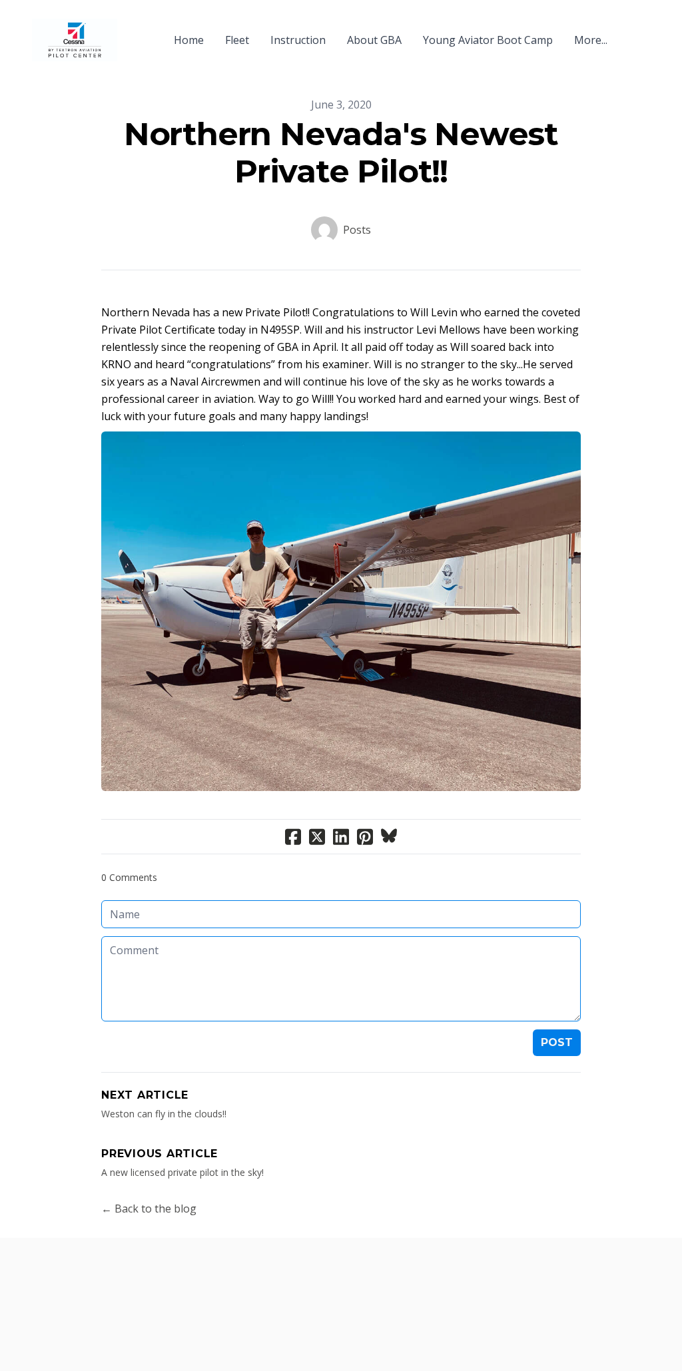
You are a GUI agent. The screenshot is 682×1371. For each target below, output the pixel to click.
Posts (357, 229)
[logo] (74, 40)
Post (557, 1042)
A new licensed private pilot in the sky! (182, 1172)
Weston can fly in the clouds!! (163, 1113)
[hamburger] (133, 32)
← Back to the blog (148, 1208)
